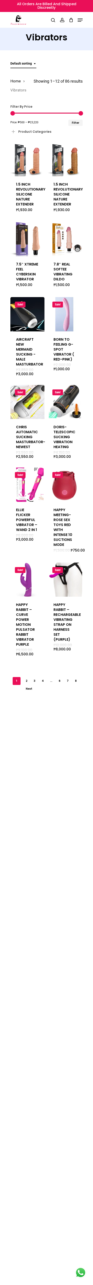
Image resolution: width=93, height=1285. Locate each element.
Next (29, 689)
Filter (75, 123)
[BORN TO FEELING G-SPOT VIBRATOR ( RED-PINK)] (65, 314)
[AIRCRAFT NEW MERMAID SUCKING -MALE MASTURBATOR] (27, 314)
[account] (62, 20)
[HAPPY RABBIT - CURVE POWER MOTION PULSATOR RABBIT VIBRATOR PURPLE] (27, 580)
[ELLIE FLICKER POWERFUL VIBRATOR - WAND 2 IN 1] (27, 485)
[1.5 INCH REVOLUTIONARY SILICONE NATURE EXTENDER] (27, 159)
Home (15, 81)
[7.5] (27, 239)
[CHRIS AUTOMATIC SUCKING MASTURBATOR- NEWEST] (27, 402)
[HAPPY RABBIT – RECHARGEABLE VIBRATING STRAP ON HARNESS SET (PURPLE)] (65, 580)
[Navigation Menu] (80, 20)
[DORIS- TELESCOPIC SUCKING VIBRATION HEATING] (65, 402)
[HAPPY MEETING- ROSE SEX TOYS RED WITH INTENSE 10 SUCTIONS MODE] (65, 485)
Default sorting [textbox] (21, 63)
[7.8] (65, 239)
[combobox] (23, 63)
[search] (53, 20)
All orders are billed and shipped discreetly (46, 5)
